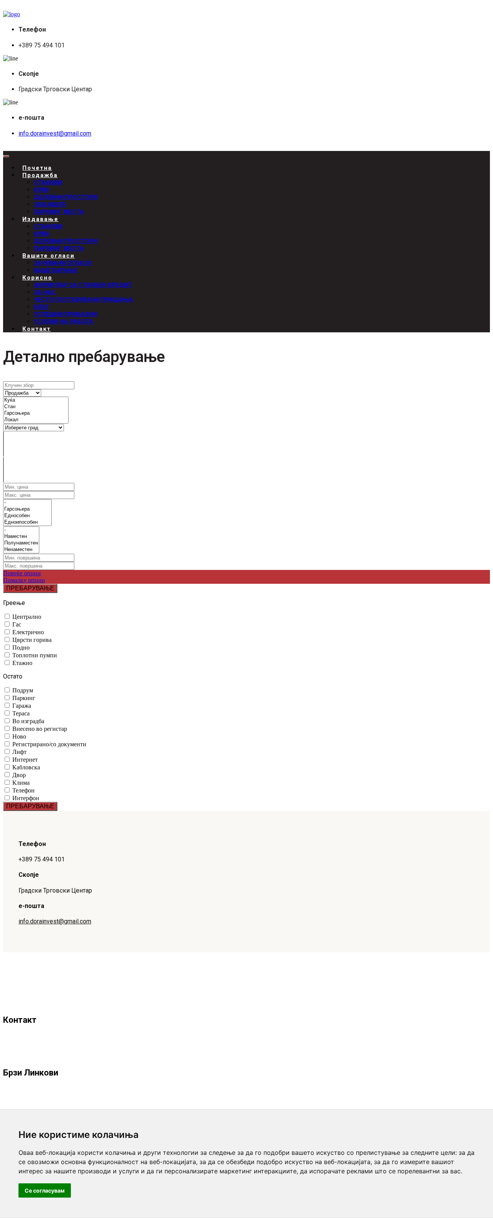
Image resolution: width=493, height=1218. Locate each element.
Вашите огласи (48, 255)
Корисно (37, 277)
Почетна (30, 1092)
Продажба (40, 175)
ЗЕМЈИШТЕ (50, 204)
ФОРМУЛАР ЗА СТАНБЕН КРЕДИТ (83, 284)
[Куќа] (35, 400)
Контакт (36, 328)
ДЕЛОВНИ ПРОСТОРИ (65, 197)
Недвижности (38, 1103)
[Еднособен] (27, 516)
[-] (27, 502)
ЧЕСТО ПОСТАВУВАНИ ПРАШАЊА (83, 299)
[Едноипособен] (27, 522)
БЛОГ (42, 306)
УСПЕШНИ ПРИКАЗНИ (65, 314)
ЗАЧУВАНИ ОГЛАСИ (62, 263)
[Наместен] (21, 536)
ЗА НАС (45, 292)
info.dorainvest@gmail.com (54, 133)
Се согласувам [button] (45, 1190)
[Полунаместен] (21, 543)
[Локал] (35, 420)
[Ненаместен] (21, 549)
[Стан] (35, 407)
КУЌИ (41, 189)
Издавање (40, 219)
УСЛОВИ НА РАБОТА (63, 321)
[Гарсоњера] (35, 413)
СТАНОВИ (48, 182)
